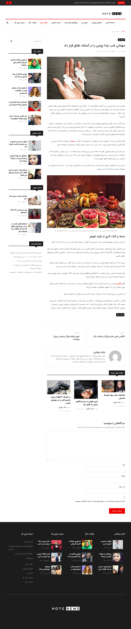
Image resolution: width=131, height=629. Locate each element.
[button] (10, 3)
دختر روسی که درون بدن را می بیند (44, 544)
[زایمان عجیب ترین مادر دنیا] (34, 200)
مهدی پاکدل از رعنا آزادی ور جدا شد (20, 75)
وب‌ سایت (122, 486)
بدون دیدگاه (99, 51)
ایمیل (123, 476)
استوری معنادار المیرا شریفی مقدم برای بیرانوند (19, 62)
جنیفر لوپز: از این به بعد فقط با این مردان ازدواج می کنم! (18, 172)
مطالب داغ (32, 22)
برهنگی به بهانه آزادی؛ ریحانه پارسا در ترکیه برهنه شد (18, 158)
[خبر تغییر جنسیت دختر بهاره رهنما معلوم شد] (34, 120)
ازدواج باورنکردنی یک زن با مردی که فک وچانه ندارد (44, 570)
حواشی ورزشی (97, 22)
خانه (123, 31)
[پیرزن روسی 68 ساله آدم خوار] (34, 214)
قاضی (119, 283)
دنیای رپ (84, 22)
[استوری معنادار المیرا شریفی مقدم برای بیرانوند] (34, 64)
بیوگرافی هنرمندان (71, 22)
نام (123, 465)
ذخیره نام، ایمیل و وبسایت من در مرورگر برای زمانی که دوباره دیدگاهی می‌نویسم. (100, 501)
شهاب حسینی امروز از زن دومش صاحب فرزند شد (18, 144)
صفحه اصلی (110, 22)
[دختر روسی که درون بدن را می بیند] (56, 545)
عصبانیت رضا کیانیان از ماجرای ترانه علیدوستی (18, 103)
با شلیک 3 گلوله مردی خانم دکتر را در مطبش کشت (60, 400)
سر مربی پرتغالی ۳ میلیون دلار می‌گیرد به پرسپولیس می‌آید (27, 266)
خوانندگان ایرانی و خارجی (24, 553)
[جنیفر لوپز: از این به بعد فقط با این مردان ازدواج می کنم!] (34, 174)
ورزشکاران (29, 558)
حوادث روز (44, 22)
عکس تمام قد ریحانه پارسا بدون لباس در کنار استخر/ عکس (95, 2)
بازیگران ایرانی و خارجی (14, 548)
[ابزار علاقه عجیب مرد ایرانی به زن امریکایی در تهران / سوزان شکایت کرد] (56, 558)
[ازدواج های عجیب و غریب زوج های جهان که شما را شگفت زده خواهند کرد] (34, 228)
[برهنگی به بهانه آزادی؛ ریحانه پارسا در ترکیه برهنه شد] (34, 160)
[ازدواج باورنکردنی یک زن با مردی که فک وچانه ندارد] (56, 570)
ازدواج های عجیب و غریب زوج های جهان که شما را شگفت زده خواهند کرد (19, 228)
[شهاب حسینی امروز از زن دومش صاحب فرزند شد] (34, 146)
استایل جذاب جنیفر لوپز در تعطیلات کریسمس (19, 90)
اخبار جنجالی (56, 22)
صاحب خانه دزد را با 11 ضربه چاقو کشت (27, 256)
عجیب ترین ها (19, 22)
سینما (72, 141)
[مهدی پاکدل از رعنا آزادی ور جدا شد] (34, 78)
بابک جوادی (99, 352)
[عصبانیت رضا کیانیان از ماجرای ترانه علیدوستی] (34, 106)
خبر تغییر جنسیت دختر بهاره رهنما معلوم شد (18, 117)
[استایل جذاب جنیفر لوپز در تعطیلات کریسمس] (34, 92)
